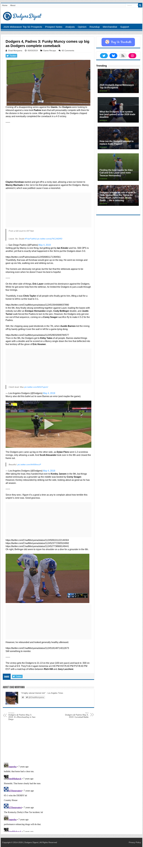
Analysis (70, 26)
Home (4, 5)
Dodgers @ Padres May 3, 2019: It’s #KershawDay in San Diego (21, 716)
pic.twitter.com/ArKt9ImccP (29, 464)
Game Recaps (49, 50)
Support (124, 26)
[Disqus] (48, 797)
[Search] (140, 5)
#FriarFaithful (31, 239)
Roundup (95, 26)
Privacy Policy (135, 842)
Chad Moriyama (15, 50)
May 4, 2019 (45, 245)
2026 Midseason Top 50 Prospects (22, 26)
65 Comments (68, 50)
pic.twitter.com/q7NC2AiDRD (49, 239)
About (12, 5)
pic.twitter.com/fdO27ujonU (36, 387)
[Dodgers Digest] (22, 15)
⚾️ (118, 42)
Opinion (82, 26)
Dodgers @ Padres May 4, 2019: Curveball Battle (77, 715)
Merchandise (110, 26)
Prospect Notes (53, 26)
